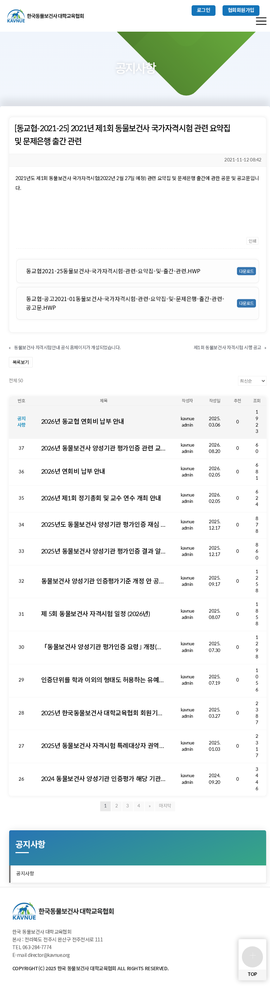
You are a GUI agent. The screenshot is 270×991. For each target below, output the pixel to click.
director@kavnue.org (49, 955)
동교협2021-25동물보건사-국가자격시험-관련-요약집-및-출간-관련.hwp (113, 271)
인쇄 (252, 241)
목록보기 (21, 362)
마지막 (165, 806)
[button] (204, 10)
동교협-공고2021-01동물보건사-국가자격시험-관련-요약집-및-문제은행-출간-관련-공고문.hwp (125, 303)
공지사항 (25, 873)
